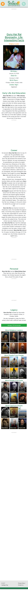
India (21, 82)
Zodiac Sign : (14, 85)
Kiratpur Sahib (10, 82)
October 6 (12, 78)
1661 (17, 78)
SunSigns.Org (5, 585)
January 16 (12, 73)
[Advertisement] (14, 518)
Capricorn (14, 87)
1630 (17, 73)
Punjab (17, 82)
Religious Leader (14, 44)
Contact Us (20, 585)
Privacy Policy (21, 583)
